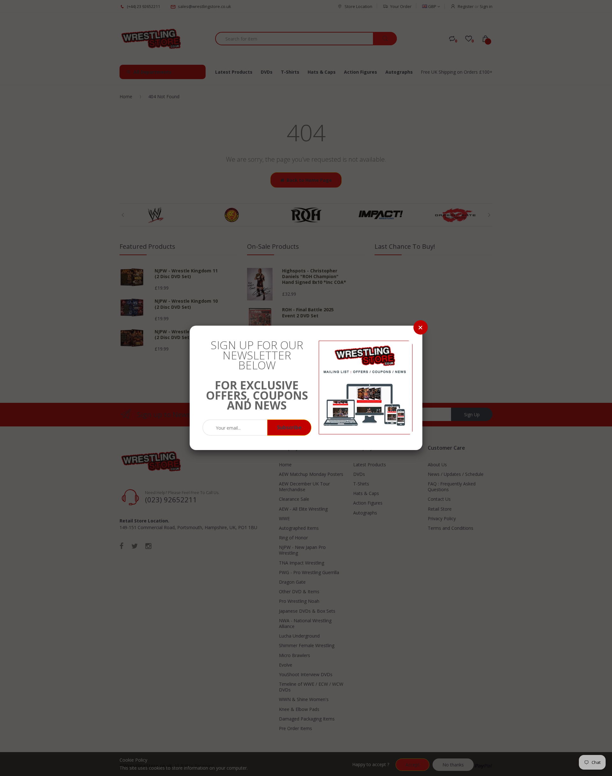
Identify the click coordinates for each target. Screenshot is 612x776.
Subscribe (289, 427)
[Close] (420, 327)
